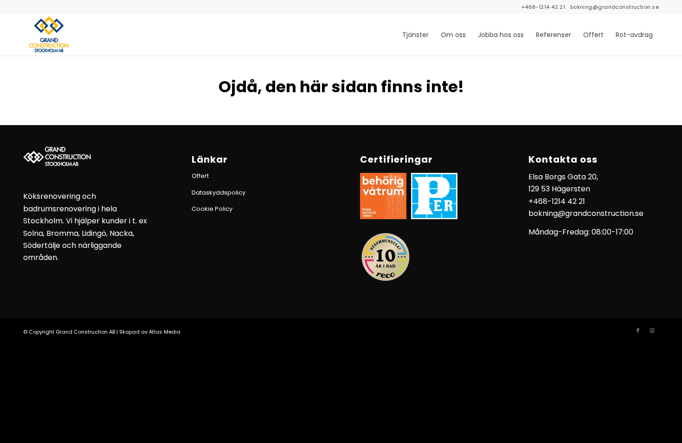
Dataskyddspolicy (218, 192)
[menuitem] (415, 35)
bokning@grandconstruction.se (614, 7)
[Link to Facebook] (638, 330)
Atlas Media (164, 331)
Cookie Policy (212, 208)
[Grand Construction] (48, 35)
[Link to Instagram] (652, 330)
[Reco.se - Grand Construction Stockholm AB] (385, 257)
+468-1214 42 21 (543, 7)
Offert (200, 175)
